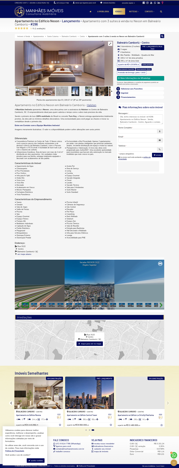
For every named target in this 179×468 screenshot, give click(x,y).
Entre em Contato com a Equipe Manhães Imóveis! (37, 125)
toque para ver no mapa (91, 344)
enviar (158, 155)
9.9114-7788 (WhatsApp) (68, 444)
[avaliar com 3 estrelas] (21, 28)
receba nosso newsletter (104, 444)
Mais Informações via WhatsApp (135, 78)
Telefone (121, 146)
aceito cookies (37, 460)
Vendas (118, 11)
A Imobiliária (103, 11)
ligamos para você (63, 446)
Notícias (133, 11)
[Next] (167, 403)
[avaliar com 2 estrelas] (19, 28)
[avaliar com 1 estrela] (16, 28)
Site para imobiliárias (148, 466)
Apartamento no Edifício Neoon (37, 21)
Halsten (91, 105)
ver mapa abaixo (24, 254)
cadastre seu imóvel (102, 449)
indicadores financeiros (103, 446)
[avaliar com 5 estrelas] (27, 28)
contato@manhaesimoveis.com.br (70, 449)
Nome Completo (125, 127)
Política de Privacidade (87, 466)
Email (120, 136)
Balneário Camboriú (128, 42)
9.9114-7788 (62, 3)
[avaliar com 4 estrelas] (24, 28)
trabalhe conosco (63, 451)
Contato (149, 11)
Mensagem (123, 113)
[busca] (161, 11)
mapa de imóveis (101, 451)
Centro (146, 42)
